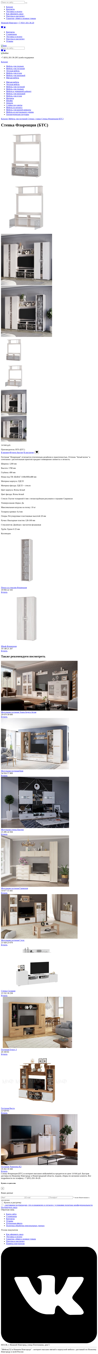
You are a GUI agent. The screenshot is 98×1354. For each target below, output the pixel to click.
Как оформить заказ (14, 14)
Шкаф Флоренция (9, 646)
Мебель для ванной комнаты (18, 110)
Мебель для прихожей (15, 75)
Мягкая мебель (12, 78)
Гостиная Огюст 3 (9, 1050)
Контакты (10, 9)
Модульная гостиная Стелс (12, 940)
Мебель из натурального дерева (20, 112)
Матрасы (10, 98)
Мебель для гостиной (15, 68)
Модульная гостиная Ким (12, 771)
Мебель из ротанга (14, 107)
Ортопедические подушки (17, 114)
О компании (11, 34)
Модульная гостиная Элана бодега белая (18, 712)
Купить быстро (16, 452)
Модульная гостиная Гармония (14, 888)
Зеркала (9, 103)
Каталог (9, 7)
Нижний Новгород (9, 23)
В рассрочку (29, 452)
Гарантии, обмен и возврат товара (21, 18)
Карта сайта (11, 1214)
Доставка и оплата (14, 11)
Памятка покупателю (15, 1243)
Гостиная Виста (8, 1108)
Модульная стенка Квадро (12, 830)
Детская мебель (13, 71)
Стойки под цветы (14, 105)
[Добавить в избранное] (37, 452)
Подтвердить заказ (9, 1207)
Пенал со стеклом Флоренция (14, 587)
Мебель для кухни (14, 73)
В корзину (5, 452)
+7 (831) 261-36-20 (26, 23)
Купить (4, 592)
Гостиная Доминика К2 (11, 1167)
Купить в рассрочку (12, 1202)
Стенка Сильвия (8, 991)
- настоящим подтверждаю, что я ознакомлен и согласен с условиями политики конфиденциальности (48, 1205)
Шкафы (9, 100)
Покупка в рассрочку (15, 16)
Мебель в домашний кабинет (18, 91)
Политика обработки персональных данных (25, 1226)
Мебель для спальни (15, 66)
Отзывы (9, 41)
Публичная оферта (14, 1223)
